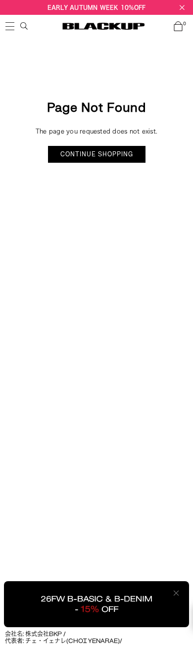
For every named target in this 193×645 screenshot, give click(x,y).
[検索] (24, 26)
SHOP (10, 26)
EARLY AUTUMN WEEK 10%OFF (97, 7)
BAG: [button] (184, 24)
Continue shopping (96, 154)
